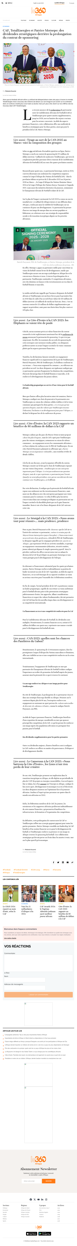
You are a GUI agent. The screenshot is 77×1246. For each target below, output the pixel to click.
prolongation (55, 110)
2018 (58, 1219)
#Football (6, 873)
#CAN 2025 (35, 873)
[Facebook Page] (31, 1202)
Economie (32, 20)
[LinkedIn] (42, 1202)
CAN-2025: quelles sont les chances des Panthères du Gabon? (42, 642)
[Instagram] (46, 1202)
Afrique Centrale (25, 1215)
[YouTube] (38, 1202)
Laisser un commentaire (38, 997)
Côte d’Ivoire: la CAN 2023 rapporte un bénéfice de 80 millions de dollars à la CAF (44, 428)
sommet (43, 787)
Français (71, 3)
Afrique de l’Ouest (25, 1213)
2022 (58, 1211)
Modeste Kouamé (10, 91)
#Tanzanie (57, 873)
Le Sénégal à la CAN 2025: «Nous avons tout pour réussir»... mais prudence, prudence (44, 522)
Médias (61, 20)
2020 (58, 1215)
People (47, 20)
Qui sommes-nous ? (44, 1211)
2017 (58, 1221)
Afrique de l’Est (25, 1217)
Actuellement (6, 20)
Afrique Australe (25, 1219)
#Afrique (6, 875)
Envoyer (49, 1184)
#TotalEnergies (19, 875)
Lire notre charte (10, 941)
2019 (58, 1217)
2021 (58, 1213)
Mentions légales (43, 1215)
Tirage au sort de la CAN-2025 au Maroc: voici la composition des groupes (40, 141)
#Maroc (46, 873)
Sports (68, 20)
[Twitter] (35, 1202)
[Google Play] (44, 1236)
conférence (66, 337)
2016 (58, 1223)
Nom (6, 979)
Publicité (41, 1219)
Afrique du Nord (25, 1211)
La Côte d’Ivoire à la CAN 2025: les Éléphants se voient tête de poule (41, 324)
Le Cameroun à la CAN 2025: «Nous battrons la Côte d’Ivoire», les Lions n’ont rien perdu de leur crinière (42, 767)
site (31, 151)
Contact (41, 1217)
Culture (53, 20)
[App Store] (31, 1236)
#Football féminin (21, 873)
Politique (23, 20)
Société (39, 20)
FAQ (40, 1213)
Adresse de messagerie (13, 987)
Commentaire (9, 956)
